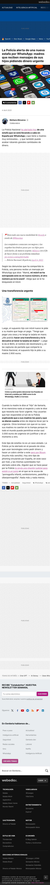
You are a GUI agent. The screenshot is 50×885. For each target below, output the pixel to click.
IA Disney (35, 676)
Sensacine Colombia (33, 865)
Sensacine (29, 808)
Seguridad (26, 483)
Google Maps (30, 39)
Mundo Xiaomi (8, 806)
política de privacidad (34, 699)
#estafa (41, 234)
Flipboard (28, 102)
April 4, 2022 (37, 260)
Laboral (29, 744)
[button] (19, 120)
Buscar (47, 771)
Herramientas (31, 735)
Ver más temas (10, 761)
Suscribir (42, 694)
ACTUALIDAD (7, 8)
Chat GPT (24, 676)
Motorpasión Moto (33, 827)
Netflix (28, 749)
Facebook (20, 102)
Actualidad (15, 483)
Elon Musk (18, 39)
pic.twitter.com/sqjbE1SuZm (17, 256)
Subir (40, 780)
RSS (33, 710)
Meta (41, 39)
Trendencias (7, 839)
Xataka (5, 793)
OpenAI (7, 39)
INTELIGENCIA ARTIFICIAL (26, 8)
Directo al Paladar (9, 824)
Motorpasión (30, 824)
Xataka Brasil (7, 862)
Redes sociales (8, 744)
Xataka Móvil (7, 796)
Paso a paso (7, 730)
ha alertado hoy (28, 129)
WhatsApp (39, 483)
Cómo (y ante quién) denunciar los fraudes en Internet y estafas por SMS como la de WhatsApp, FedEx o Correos (24, 394)
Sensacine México (32, 862)
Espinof (28, 812)
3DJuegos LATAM (32, 858)
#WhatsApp (18, 238)
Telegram (27, 710)
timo (4, 749)
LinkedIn (43, 710)
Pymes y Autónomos (33, 843)
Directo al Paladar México (12, 868)
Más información (37, 883)
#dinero (35, 250)
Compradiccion (8, 846)
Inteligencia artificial (10, 735)
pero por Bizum (38, 452)
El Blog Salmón (31, 839)
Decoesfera (7, 843)
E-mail (33, 102)
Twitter (24, 102)
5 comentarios (10, 103)
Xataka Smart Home (10, 803)
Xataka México (8, 858)
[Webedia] (44, 1)
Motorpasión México (33, 868)
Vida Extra (29, 796)
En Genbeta (9, 389)
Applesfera (7, 800)
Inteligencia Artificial (34, 753)
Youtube (22, 710)
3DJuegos (29, 793)
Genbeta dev (31, 740)
